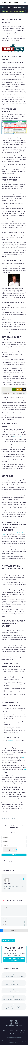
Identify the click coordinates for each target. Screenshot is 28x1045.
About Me (23, 1030)
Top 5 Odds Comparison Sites (16, 976)
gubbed (7, 629)
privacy (11, 860)
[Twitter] (4, 818)
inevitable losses (20, 771)
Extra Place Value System (13, 984)
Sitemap (13, 1032)
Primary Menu (25, 2)
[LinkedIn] (12, 818)
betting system (11, 740)
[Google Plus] (6, 818)
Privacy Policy (21, 1032)
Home (4, 1030)
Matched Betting (17, 436)
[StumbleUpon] (15, 818)
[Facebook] (2, 818)
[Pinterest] (8, 818)
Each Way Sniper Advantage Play (16, 999)
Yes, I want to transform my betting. (14, 959)
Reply (20, 879)
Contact (6, 1032)
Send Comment (8, 940)
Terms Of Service (14, 1033)
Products (11, 1030)
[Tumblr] (10, 818)
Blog (17, 1030)
